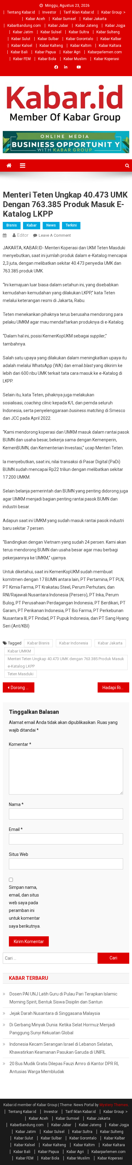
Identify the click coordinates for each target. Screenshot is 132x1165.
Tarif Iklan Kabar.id (79, 12)
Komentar (20, 744)
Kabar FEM (22, 59)
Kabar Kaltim (80, 45)
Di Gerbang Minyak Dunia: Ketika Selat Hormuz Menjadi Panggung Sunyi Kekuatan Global (62, 1028)
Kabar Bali (19, 52)
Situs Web (18, 854)
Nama (16, 804)
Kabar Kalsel (21, 45)
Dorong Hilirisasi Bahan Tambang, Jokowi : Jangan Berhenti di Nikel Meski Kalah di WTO (22, 687)
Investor (49, 12)
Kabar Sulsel (51, 32)
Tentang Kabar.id (21, 12)
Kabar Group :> (113, 12)
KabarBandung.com (24, 25)
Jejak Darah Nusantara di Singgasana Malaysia (55, 1013)
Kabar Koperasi (106, 59)
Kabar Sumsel (64, 19)
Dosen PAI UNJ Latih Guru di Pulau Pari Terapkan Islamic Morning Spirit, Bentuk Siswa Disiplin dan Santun (63, 997)
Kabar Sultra (79, 32)
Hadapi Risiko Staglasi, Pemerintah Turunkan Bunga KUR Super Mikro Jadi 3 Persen (116, 687)
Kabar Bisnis (38, 643)
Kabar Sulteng (108, 32)
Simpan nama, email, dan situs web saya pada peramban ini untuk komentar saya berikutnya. (25, 907)
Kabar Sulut (20, 39)
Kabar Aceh (35, 19)
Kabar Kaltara (110, 45)
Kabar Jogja (115, 25)
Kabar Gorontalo (79, 39)
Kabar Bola (47, 59)
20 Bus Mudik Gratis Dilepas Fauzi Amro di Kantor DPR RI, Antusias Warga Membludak (64, 1067)
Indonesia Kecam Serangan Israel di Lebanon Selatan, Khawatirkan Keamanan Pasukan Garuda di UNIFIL (61, 1048)
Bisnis (11, 225)
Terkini (71, 225)
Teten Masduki (20, 674)
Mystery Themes (113, 1105)
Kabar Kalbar (110, 39)
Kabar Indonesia (73, 643)
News (51, 225)
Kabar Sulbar (48, 39)
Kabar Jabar (58, 25)
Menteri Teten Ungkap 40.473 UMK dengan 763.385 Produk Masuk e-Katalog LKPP (66, 662)
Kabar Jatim (23, 32)
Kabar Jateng (87, 25)
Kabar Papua (45, 52)
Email (16, 829)
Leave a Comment (55, 235)
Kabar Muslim (75, 59)
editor (23, 235)
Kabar (32, 225)
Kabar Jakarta (95, 19)
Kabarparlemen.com (105, 52)
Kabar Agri (71, 52)
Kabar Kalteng (51, 45)
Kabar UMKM (19, 651)
